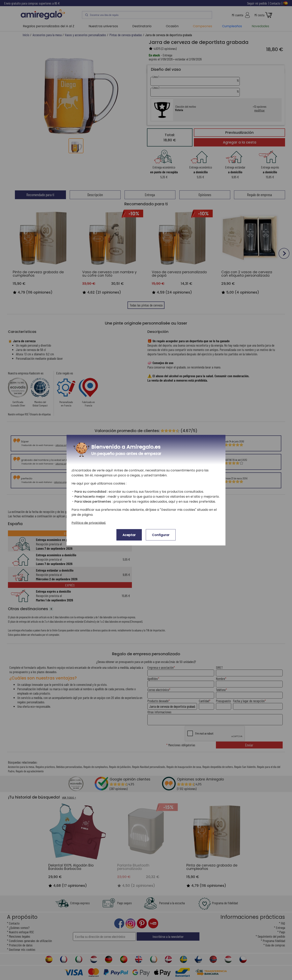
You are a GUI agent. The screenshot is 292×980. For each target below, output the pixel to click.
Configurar (160, 534)
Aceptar (129, 534)
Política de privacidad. (89, 522)
